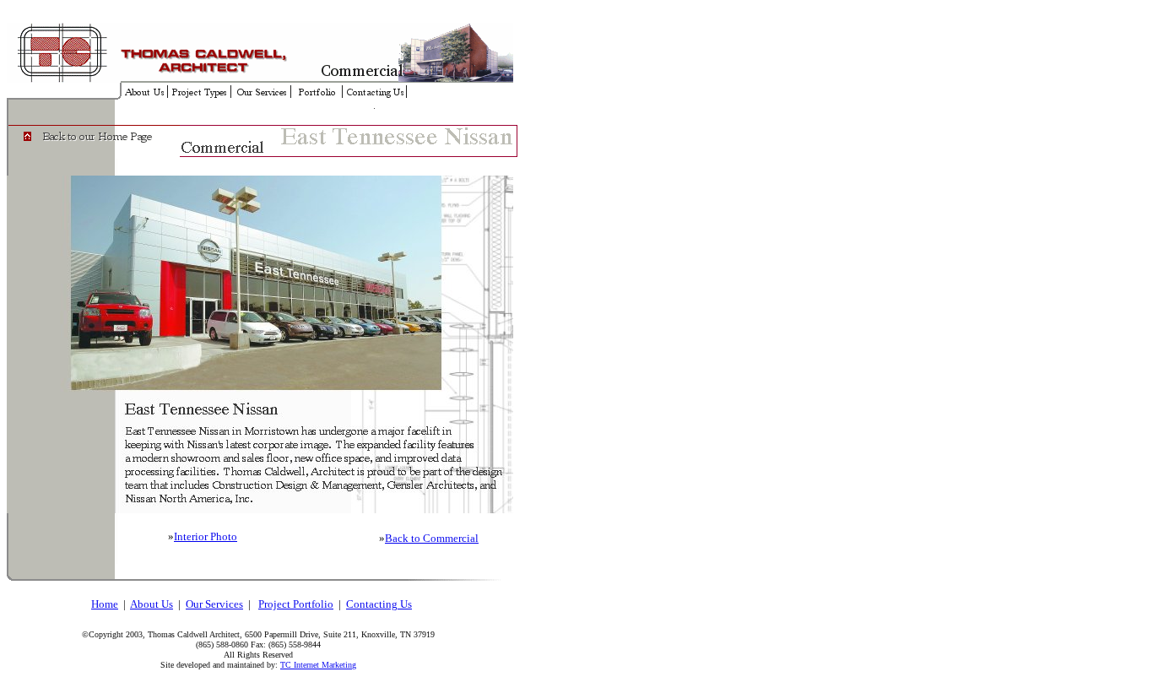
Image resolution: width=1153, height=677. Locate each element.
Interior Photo (205, 536)
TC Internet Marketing (318, 664)
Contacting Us (379, 604)
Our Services (214, 604)
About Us (151, 604)
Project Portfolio (295, 604)
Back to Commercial (432, 538)
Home (104, 604)
